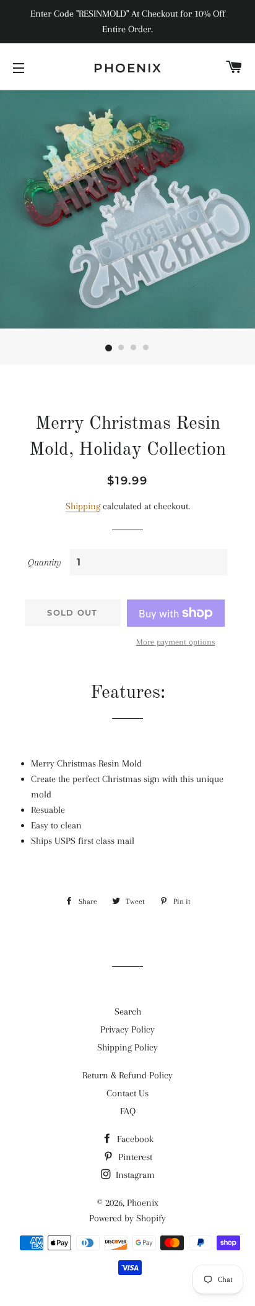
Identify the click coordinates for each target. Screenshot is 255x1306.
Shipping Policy (127, 1047)
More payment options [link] (175, 642)
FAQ (128, 1111)
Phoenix (127, 68)
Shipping (83, 506)
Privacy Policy (127, 1029)
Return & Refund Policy (127, 1075)
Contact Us (127, 1093)
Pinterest (134, 1156)
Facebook (134, 1139)
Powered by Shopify (127, 1218)
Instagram (134, 1174)
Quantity (44, 562)
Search (128, 1011)
